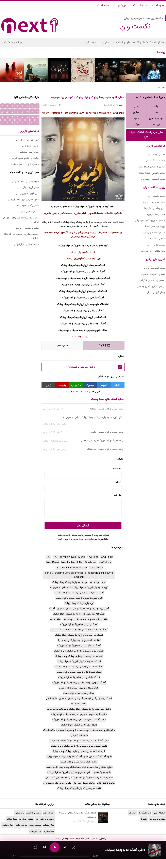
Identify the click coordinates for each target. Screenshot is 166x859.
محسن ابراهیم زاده (45, 819)
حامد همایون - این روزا (154, 202)
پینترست (62, 385)
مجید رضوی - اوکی (156, 196)
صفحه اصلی (159, 813)
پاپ (156, 106)
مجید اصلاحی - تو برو (154, 268)
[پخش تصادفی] (73, 847)
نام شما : (117, 469)
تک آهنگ (143, 6)
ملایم (136, 118)
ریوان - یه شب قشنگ (154, 227)
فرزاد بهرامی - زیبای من (27, 140)
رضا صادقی (48, 813)
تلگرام (117, 385)
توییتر (103, 385)
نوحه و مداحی (156, 118)
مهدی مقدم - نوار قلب (154, 233)
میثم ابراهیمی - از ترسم (27, 228)
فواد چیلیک (78, 207)
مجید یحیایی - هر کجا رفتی (25, 181)
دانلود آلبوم (112, 222)
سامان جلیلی (21, 825)
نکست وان (83, 252)
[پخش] (55, 847)
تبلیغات (144, 819)
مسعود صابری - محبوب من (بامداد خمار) (21, 236)
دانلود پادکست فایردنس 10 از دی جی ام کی (20, 220)
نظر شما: (117, 495)
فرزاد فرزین (7, 825)
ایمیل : (118, 482)
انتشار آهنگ (103, 6)
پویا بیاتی (19, 813)
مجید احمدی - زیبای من (153, 179)
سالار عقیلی (48, 825)
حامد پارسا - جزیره (156, 214)
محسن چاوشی (33, 813)
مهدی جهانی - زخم (156, 245)
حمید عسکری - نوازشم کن (26, 244)
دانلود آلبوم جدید (107, 207)
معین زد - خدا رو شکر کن (152, 280)
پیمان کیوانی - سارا (156, 292)
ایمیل (48, 385)
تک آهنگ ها (144, 813)
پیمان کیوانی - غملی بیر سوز (151, 286)
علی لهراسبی (35, 831)
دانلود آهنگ (158, 6)
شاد (156, 112)
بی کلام (156, 125)
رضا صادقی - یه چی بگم (153, 251)
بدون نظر (62, 345)
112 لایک (104, 345)
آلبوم (132, 6)
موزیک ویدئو (119, 6)
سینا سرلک (12, 819)
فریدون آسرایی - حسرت (153, 274)
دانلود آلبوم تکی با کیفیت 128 (93, 367)
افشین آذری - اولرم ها (28, 206)
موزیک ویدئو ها (157, 819)
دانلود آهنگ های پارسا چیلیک (107, 399)
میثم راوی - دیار (31, 187)
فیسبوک (90, 385)
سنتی (136, 106)
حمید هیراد (49, 831)
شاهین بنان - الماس (155, 239)
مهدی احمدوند (26, 819)
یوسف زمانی (35, 825)
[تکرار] (35, 847)
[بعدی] (64, 847)
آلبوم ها (96, 392)
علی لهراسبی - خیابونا (154, 208)
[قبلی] (44, 847)
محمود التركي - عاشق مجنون (151, 173)
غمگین (136, 112)
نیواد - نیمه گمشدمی (155, 161)
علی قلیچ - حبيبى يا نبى (27, 193)
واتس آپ (76, 385)
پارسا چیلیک (92, 207)
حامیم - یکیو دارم (156, 155)
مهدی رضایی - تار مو (28, 212)
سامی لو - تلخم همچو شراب (151, 167)
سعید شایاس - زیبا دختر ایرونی (23, 200)
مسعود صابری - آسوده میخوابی (149, 220)
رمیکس (136, 125)
